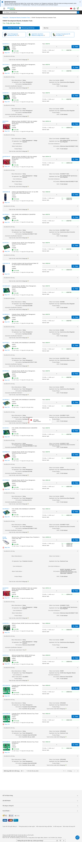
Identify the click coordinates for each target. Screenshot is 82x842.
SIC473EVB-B (6, 480)
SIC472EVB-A (6, 64)
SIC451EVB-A (6, 428)
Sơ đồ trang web (57, 826)
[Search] (78, 12)
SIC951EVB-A (6, 655)
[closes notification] (80, 2)
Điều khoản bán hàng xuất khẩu (44, 826)
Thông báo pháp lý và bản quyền (27, 826)
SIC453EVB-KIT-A (6, 122)
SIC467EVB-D (6, 43)
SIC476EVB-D (6, 399)
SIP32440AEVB (6, 685)
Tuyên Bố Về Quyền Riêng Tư (10, 826)
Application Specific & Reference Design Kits (37, 34)
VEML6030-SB (6, 191)
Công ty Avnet (6, 835)
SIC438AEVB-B (6, 286)
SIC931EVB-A (6, 92)
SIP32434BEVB (6, 741)
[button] (4, 8)
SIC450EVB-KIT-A (6, 588)
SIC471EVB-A (6, 242)
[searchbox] (40, 12)
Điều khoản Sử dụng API (69, 826)
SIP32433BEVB (6, 713)
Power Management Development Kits (12, 34)
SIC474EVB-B (6, 371)
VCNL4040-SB (6, 263)
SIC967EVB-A (6, 623)
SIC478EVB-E (6, 508)
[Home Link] (14, 8)
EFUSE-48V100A (5, 538)
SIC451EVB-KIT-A (6, 157)
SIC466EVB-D (6, 314)
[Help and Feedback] (77, 837)
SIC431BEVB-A (6, 451)
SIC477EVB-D (6, 342)
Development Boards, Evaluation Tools (20, 17)
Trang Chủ (5, 17)
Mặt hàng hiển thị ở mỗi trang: (12, 771)
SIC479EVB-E (6, 214)
